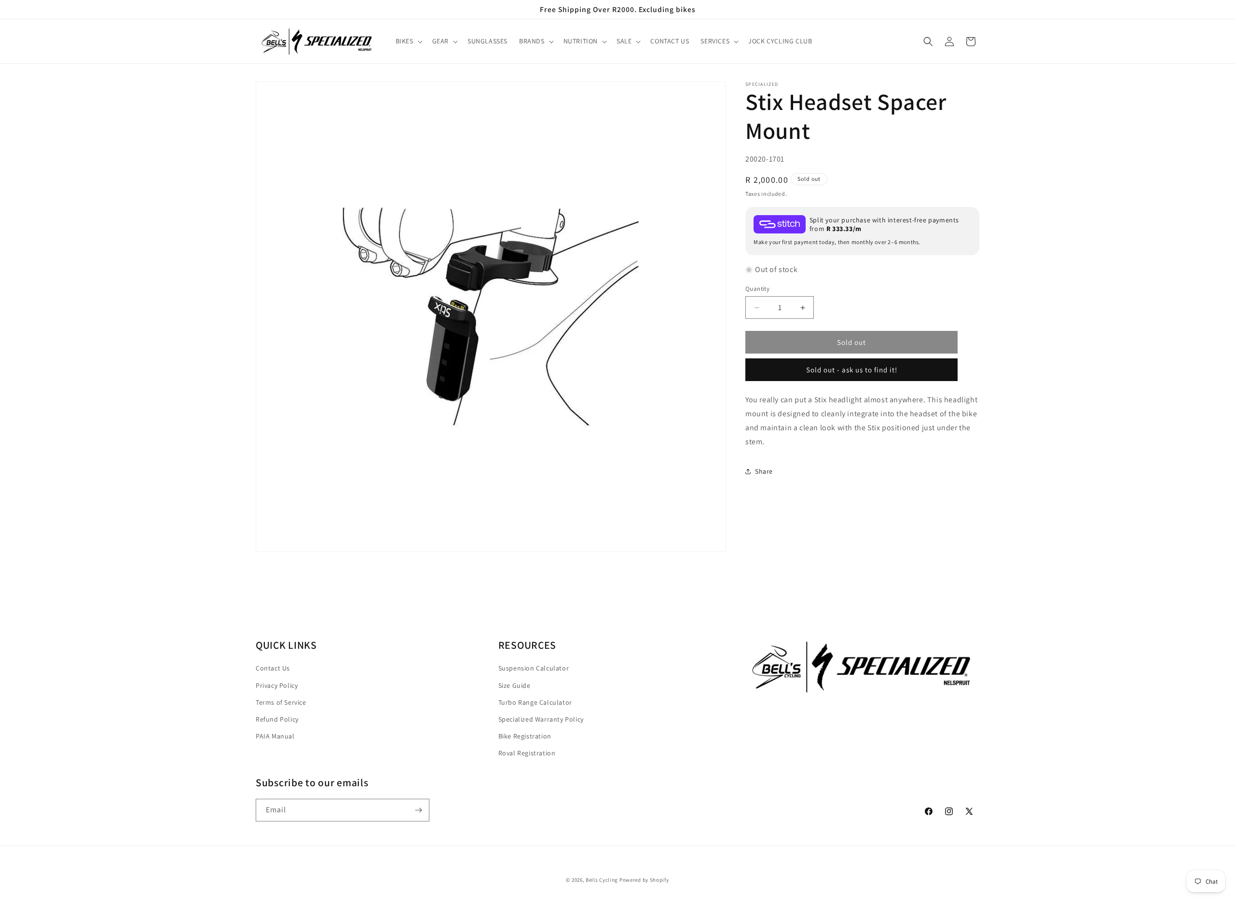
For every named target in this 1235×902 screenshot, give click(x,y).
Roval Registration (527, 752)
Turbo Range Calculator (535, 701)
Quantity (757, 289)
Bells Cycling (602, 879)
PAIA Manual (275, 735)
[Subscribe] (418, 810)
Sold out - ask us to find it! (851, 369)
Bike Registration (524, 735)
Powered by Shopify (644, 879)
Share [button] (764, 471)
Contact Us (273, 668)
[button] (408, 41)
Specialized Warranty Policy (541, 718)
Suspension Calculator (533, 668)
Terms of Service (281, 701)
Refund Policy (277, 718)
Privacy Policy (277, 685)
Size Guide (514, 685)
